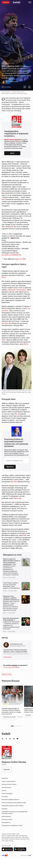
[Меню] (30, 2)
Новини (5, 590)
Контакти (5, 778)
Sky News (5, 323)
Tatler (4, 340)
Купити (12, 153)
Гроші (4, 577)
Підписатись (10, 466)
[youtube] (17, 739)
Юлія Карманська (11, 81)
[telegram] (14, 739)
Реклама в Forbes (7, 819)
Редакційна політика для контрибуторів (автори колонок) (14, 812)
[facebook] (6, 739)
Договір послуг (6, 787)
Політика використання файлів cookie (14, 802)
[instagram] (10, 739)
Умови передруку (7, 793)
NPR (3, 199)
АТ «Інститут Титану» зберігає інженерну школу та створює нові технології (11, 711)
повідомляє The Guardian (16, 290)
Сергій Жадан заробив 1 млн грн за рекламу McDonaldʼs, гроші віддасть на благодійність (11, 585)
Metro (26, 344)
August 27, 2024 (20, 259)
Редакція (4, 808)
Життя (3, 63)
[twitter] (2, 739)
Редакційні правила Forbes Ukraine (12, 805)
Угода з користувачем (8, 781)
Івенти (4, 790)
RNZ (16, 414)
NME (24, 535)
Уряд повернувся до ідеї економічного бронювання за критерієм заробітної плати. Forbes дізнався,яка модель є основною (11, 567)
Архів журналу (6, 816)
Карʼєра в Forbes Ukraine (9, 784)
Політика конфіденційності (10, 799)
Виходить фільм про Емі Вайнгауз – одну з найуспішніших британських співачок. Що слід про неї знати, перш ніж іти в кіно (11, 603)
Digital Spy (17, 498)
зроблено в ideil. (25, 855)
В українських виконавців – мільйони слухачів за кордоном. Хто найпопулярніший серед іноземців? (11, 623)
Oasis (9, 674)
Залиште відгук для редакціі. (11, 667)
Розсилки (5, 796)
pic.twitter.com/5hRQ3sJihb (11, 255)
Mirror (4, 277)
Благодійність (6, 822)
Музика (4, 674)
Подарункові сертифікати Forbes (12, 825)
